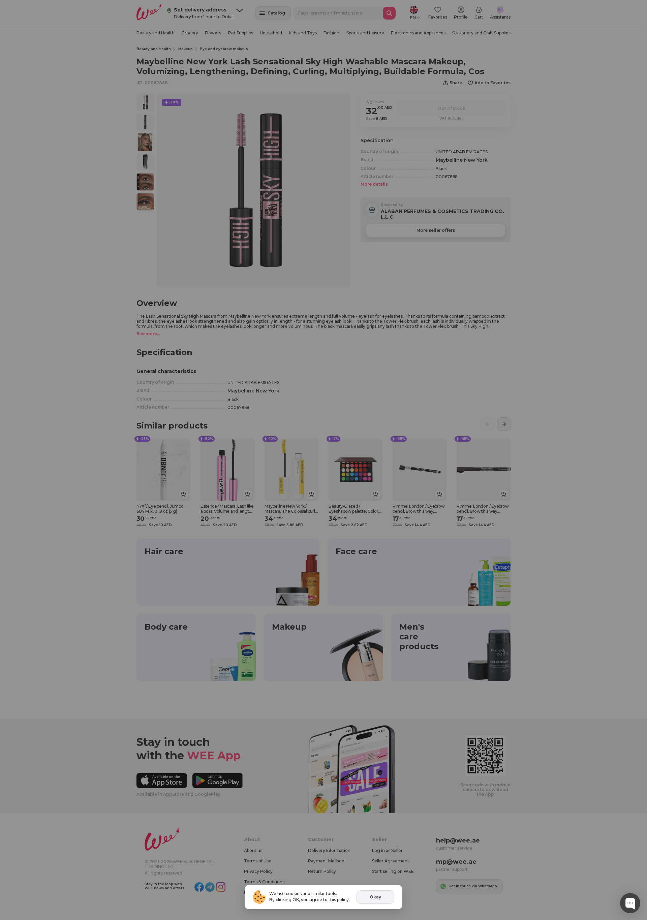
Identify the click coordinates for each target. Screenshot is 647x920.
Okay (375, 896)
